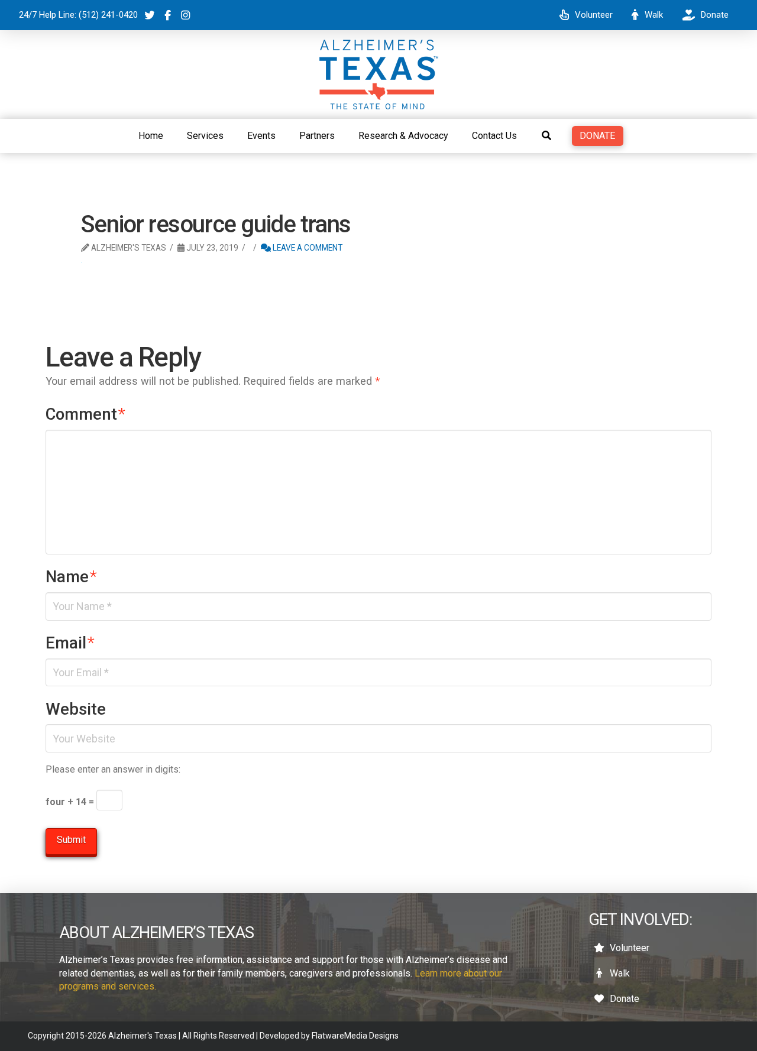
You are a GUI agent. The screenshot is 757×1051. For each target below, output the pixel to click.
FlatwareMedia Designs (355, 1035)
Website (76, 709)
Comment (85, 414)
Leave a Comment (306, 247)
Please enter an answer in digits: (113, 769)
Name (71, 576)
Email (70, 643)
